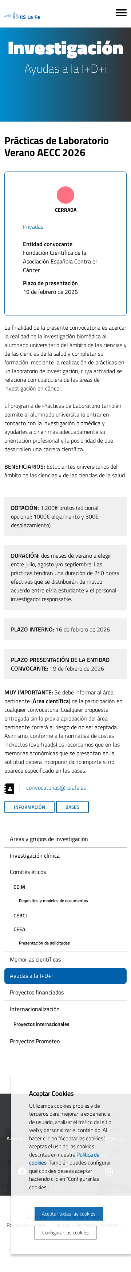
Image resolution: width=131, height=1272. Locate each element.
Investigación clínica (35, 855)
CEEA (19, 929)
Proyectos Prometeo (35, 1041)
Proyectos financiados (37, 992)
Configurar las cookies (65, 1232)
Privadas (33, 226)
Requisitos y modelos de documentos (53, 900)
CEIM (19, 887)
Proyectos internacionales (41, 1024)
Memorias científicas (35, 959)
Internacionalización (35, 1009)
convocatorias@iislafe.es (56, 787)
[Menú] (121, 13)
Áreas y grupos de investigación (49, 838)
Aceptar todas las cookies (69, 1213)
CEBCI (20, 915)
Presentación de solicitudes (44, 942)
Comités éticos (28, 871)
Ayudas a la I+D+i (31, 975)
